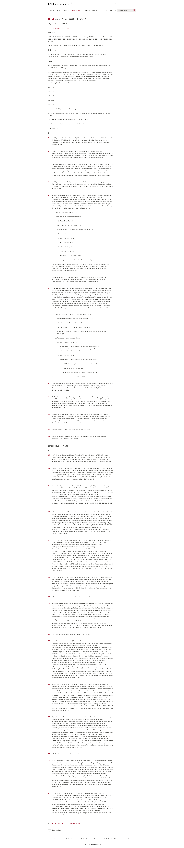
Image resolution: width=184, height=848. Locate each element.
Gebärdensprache (123, 3)
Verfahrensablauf (62, 10)
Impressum (91, 839)
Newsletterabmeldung (73, 839)
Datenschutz (99, 839)
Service (112, 10)
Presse (104, 10)
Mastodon (127, 839)
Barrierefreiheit (108, 839)
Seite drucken (56, 830)
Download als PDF (74, 823)
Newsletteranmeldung (59, 839)
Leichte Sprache (132, 3)
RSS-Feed (116, 839)
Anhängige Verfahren (91, 10)
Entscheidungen (76, 10)
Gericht (50, 10)
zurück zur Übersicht (56, 823)
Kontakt (111, 3)
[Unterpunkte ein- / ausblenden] (54, 10)
